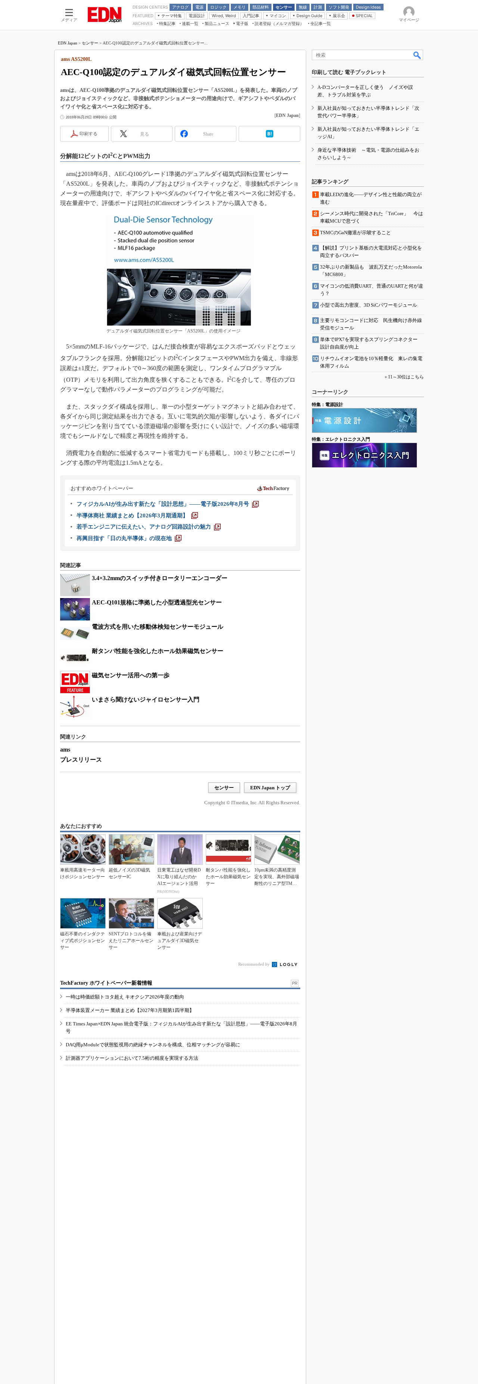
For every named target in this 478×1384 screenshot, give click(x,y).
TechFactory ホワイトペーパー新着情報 (106, 983)
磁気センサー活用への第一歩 (131, 675)
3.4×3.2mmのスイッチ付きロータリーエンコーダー (159, 578)
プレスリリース (81, 759)
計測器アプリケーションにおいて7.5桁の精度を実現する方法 (132, 1058)
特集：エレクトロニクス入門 (341, 439)
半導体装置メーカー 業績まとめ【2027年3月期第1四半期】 (130, 1010)
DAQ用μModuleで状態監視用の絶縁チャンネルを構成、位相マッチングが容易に (153, 1044)
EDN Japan (67, 43)
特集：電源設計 (327, 404)
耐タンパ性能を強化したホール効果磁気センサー (157, 651)
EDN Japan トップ (270, 787)
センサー (90, 43)
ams (65, 749)
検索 (417, 55)
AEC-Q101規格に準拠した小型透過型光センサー (157, 602)
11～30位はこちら (406, 377)
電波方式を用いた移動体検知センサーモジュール (157, 626)
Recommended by (254, 964)
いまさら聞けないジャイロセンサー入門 (145, 699)
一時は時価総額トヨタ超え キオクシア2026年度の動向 (125, 997)
